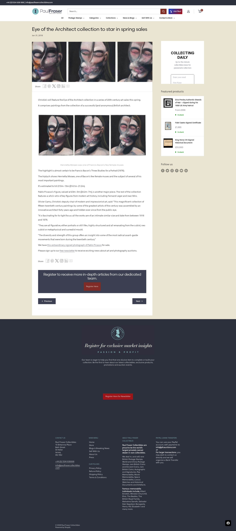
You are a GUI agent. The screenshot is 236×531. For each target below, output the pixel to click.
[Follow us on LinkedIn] (186, 170)
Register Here (92, 286)
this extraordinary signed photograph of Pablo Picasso (74, 245)
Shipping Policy (96, 474)
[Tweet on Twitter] (54, 86)
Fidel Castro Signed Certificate (188, 123)
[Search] (163, 11)
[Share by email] (58, 86)
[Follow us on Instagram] (172, 170)
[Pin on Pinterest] (49, 86)
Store (91, 445)
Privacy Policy (95, 468)
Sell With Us (94, 451)
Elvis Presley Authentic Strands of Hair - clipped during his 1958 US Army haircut (188, 103)
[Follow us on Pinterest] (176, 170)
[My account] (188, 11)
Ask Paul (177, 11)
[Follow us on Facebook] (162, 170)
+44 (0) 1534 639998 (64, 461)
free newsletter (67, 250)
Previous (48, 301)
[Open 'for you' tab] (228, 523)
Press (91, 457)
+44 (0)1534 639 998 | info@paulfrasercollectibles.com (29, 2)
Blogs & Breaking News (99, 448)
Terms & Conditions (98, 477)
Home (91, 442)
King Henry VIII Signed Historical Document (184, 141)
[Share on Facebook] (44, 86)
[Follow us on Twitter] (167, 170)
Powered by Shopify (62, 527)
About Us (93, 454)
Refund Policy (95, 471)
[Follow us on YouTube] (181, 170)
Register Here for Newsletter (118, 396)
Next (138, 301)
